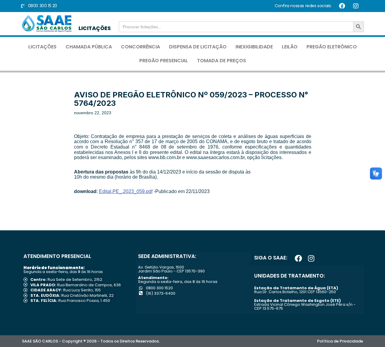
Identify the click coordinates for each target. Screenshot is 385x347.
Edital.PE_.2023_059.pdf (125, 191)
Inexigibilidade (254, 46)
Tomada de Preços (221, 60)
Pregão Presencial (163, 60)
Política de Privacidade (340, 341)
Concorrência (140, 46)
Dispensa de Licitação (197, 46)
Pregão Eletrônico (331, 46)
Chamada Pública (89, 46)
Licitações (42, 46)
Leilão (289, 46)
